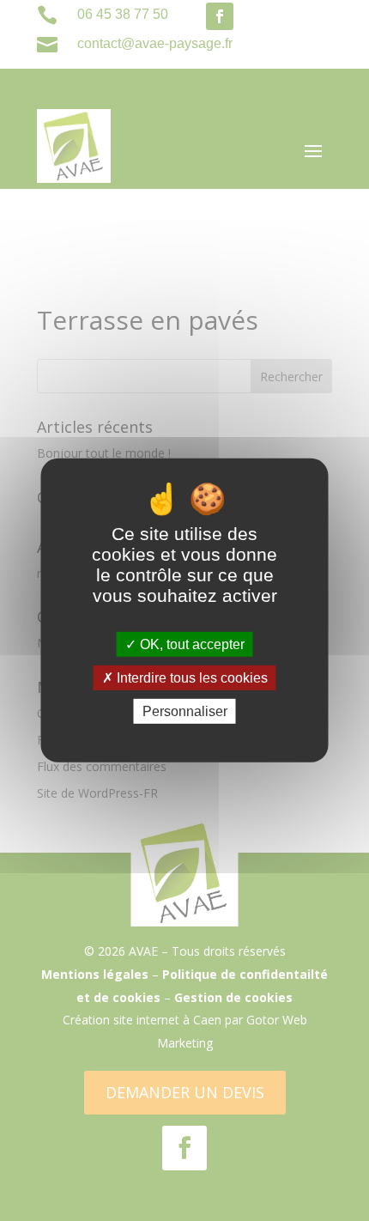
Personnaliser (184, 711)
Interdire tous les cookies (190, 678)
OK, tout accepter (190, 644)
